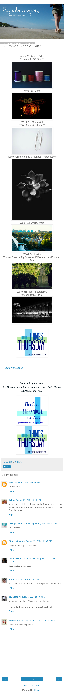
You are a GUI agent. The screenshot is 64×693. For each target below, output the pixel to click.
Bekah (12, 500)
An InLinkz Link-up (13, 368)
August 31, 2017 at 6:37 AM (29, 500)
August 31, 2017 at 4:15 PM (26, 579)
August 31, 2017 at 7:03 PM (32, 597)
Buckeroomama (16, 620)
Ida (10, 579)
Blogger (37, 690)
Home (32, 679)
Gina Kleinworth (17, 541)
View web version (32, 685)
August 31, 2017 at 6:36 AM (27, 482)
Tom (11, 482)
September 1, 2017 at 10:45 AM (40, 620)
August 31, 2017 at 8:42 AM (44, 523)
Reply (11, 491)
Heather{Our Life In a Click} (22, 559)
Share (6, 467)
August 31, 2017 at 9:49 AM (39, 541)
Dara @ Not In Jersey (19, 523)
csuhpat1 (13, 597)
